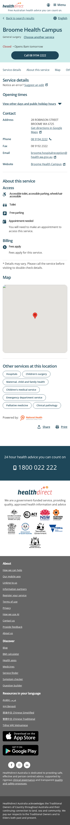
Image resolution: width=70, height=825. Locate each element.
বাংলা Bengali (9, 706)
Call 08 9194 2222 (35, 55)
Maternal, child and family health (25, 381)
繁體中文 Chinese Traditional (19, 719)
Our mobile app (12, 576)
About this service (38, 70)
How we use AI (11, 614)
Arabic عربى (9, 700)
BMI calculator (11, 654)
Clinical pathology (47, 405)
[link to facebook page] (11, 765)
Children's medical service (21, 389)
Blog (5, 647)
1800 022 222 (37, 467)
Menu (61, 5)
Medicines (8, 666)
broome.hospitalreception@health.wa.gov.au (49, 155)
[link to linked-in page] (27, 765)
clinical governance (24, 780)
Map (57, 70)
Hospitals (11, 374)
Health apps (9, 660)
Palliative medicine (17, 405)
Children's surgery (36, 374)
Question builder (12, 685)
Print (64, 427)
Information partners (15, 589)
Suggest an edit (34, 85)
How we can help (12, 570)
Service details (12, 70)
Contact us (9, 620)
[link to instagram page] (19, 765)
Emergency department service (24, 397)
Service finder (10, 673)
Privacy (7, 608)
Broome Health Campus (46, 164)
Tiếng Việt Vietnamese (15, 725)
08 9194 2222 (39, 139)
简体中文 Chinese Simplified (18, 712)
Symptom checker (13, 679)
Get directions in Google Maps (46, 130)
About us (8, 633)
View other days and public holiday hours (29, 104)
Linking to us (10, 582)
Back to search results (20, 18)
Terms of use (10, 601)
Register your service (15, 595)
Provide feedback (12, 627)
